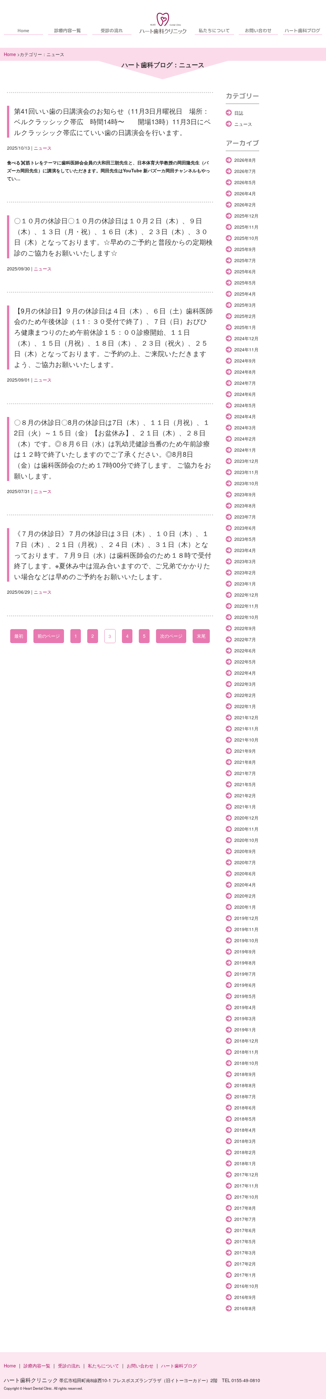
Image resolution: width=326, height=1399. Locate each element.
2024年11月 (246, 349)
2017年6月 (245, 1230)
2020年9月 (245, 851)
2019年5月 (245, 996)
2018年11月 (246, 1052)
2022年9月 (245, 628)
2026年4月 (245, 193)
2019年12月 (246, 918)
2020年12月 (246, 817)
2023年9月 (245, 494)
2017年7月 (245, 1219)
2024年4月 (245, 416)
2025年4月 (245, 294)
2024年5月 (245, 405)
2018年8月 (245, 1085)
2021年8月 (245, 762)
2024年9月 (245, 360)
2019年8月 (245, 962)
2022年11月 (246, 606)
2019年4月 (245, 1007)
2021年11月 (246, 728)
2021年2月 (245, 795)
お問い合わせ (258, 30)
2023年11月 (246, 472)
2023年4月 (245, 550)
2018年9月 (245, 1074)
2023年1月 (245, 583)
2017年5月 (245, 1241)
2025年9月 (245, 249)
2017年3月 (245, 1252)
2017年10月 (246, 1197)
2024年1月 (245, 450)
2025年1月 (245, 327)
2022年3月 (245, 684)
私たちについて (214, 30)
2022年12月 (246, 595)
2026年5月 (245, 182)
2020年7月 (245, 862)
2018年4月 (245, 1130)
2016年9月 (245, 1297)
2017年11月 (246, 1185)
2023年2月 (245, 572)
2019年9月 (245, 951)
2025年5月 (245, 282)
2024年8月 (245, 372)
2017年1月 (245, 1275)
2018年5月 (245, 1119)
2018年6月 (245, 1107)
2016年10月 (246, 1286)
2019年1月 (245, 1029)
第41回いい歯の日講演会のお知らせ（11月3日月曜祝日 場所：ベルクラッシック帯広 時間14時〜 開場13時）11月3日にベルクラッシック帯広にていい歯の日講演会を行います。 (112, 121)
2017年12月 (246, 1174)
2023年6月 (245, 528)
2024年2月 (245, 438)
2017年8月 (245, 1208)
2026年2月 (245, 204)
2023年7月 (245, 516)
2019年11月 (246, 929)
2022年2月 (245, 695)
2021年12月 (246, 717)
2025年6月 (245, 271)
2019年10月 (246, 940)
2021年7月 (245, 773)
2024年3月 (245, 427)
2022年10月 (246, 617)
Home (23, 30)
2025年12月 (246, 215)
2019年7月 (245, 974)
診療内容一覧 (67, 30)
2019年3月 (245, 1018)
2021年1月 (245, 806)
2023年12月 (246, 461)
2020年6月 (245, 873)
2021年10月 (246, 739)
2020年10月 (246, 840)
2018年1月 (245, 1163)
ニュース (43, 148)
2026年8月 (245, 160)
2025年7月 (245, 260)
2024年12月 (246, 338)
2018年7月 (245, 1096)
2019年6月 (245, 985)
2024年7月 (245, 383)
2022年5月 (245, 661)
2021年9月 (245, 751)
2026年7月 (245, 171)
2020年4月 (245, 884)
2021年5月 (245, 784)
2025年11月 (246, 227)
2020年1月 (245, 907)
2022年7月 (245, 639)
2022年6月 (245, 650)
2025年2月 (245, 316)
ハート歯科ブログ (303, 30)
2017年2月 (245, 1263)
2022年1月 (245, 706)
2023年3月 (245, 561)
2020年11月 (246, 829)
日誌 (238, 113)
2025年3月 (245, 305)
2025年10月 (246, 238)
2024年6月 (245, 394)
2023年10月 (246, 483)
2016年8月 (245, 1308)
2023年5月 (245, 539)
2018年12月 (246, 1040)
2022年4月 (245, 673)
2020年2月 (245, 896)
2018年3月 (245, 1141)
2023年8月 (245, 505)
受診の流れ (112, 30)
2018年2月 (245, 1152)
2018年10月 (246, 1063)
